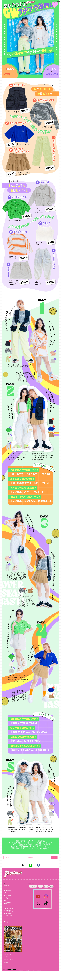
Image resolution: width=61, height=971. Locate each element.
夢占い (7, 897)
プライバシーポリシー (9, 959)
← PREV (7, 857)
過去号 (5, 903)
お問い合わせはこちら (9, 954)
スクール (6, 888)
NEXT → (54, 857)
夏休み (51, 886)
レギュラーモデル (10, 911)
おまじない (8, 898)
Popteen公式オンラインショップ (11, 965)
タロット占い (9, 895)
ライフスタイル (7, 890)
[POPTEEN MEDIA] (30, 2)
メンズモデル (9, 913)
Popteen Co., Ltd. (30, 970)
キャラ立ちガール (33, 886)
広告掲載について (8, 957)
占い (5, 893)
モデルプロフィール (8, 908)
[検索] (55, 2)
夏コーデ (46, 886)
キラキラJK (8, 902)
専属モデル (8, 910)
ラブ (5, 892)
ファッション (7, 885)
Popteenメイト (9, 915)
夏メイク (40, 886)
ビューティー (7, 887)
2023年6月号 (30, 857)
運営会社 (6, 962)
